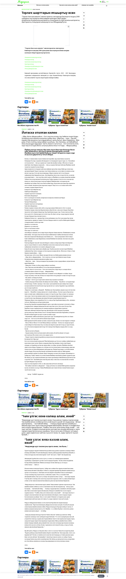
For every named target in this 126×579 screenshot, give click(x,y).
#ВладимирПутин (31, 68)
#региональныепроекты (33, 62)
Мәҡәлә (20, 5)
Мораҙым (23, 1)
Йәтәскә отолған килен (42, 5)
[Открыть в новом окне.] (28, 101)
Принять (101, 576)
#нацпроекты (29, 59)
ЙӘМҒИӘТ (24, 129)
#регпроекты (29, 64)
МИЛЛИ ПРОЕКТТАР (27, 9)
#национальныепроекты (33, 57)
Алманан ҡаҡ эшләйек (88, 5)
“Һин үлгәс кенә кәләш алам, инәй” (68, 5)
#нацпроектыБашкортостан (34, 66)
